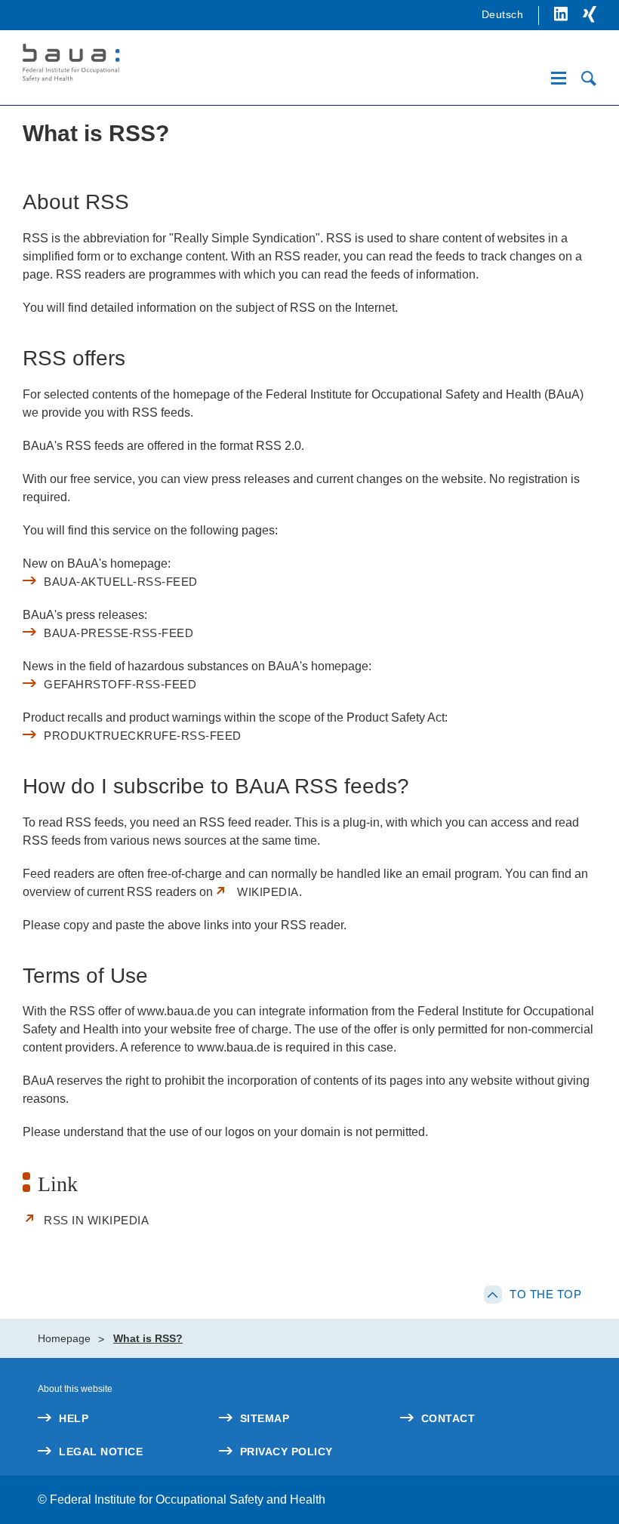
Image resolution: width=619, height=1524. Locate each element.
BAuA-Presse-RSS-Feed (118, 633)
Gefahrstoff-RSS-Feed (120, 684)
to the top (545, 1294)
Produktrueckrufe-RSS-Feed (143, 735)
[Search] (589, 78)
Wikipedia (268, 891)
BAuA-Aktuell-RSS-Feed (121, 581)
